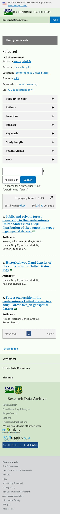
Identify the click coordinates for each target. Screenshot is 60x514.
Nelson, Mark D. (22, 61)
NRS (16, 78)
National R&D (9, 404)
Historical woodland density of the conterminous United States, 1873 (26, 266)
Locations (12, 116)
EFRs (9, 159)
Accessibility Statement (12, 483)
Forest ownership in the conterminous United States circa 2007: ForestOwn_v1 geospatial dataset (27, 303)
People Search (9, 413)
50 (41, 205)
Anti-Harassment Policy (12, 495)
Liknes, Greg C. (22, 67)
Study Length (14, 142)
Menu (55, 19)
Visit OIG (6, 474)
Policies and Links (10, 461)
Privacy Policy (8, 487)
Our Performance (10, 466)
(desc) (22, 205)
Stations (6, 417)
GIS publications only (20, 89)
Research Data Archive (15, 19)
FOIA (4, 478)
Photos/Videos (15, 151)
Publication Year (16, 98)
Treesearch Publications (14, 421)
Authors (11, 107)
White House (8, 508)
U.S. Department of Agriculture (32, 12)
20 (37, 205)
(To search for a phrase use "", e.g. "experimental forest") (21, 187)
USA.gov (6, 504)
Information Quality (11, 500)
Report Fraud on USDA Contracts (17, 470)
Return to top (10, 349)
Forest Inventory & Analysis (16, 409)
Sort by (15, 205)
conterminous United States (32, 72)
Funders (11, 125)
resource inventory (27, 84)
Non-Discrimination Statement (16, 491)
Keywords (12, 133)
